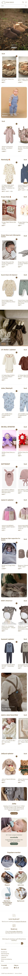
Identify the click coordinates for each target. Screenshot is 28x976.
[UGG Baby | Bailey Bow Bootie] (9, 70)
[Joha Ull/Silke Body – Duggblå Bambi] (9, 405)
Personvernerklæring (6, 959)
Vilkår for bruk (4, 955)
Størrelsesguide (5, 953)
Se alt (3, 53)
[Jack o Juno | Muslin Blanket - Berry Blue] (9, 731)
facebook (23, 921)
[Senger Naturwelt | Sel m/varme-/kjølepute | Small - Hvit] (9, 253)
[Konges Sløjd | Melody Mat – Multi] (9, 213)
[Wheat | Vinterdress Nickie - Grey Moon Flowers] (9, 138)
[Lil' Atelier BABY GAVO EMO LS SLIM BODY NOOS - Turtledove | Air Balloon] (9, 177)
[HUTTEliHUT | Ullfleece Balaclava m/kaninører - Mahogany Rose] (9, 481)
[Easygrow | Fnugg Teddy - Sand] (9, 556)
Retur (2, 961)
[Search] (25, 6)
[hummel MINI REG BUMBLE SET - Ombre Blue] (9, 655)
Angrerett (3, 957)
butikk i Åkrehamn (17, 931)
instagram (18, 921)
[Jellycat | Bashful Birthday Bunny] (9, 770)
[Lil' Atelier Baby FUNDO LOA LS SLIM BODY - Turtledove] (9, 366)
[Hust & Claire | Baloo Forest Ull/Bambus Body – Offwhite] (9, 291)
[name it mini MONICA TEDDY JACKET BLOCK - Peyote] (9, 517)
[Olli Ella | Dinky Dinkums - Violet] (9, 443)
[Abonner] (22, 943)
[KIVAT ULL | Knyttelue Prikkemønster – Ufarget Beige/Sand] (9, 617)
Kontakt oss (4, 951)
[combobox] (14, 6)
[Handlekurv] (23, 2)
